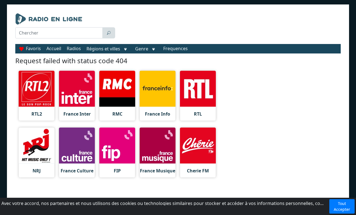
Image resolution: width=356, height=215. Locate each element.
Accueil (53, 48)
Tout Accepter (342, 206)
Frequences (175, 48)
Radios (74, 48)
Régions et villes (103, 49)
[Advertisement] (229, 27)
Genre (141, 49)
